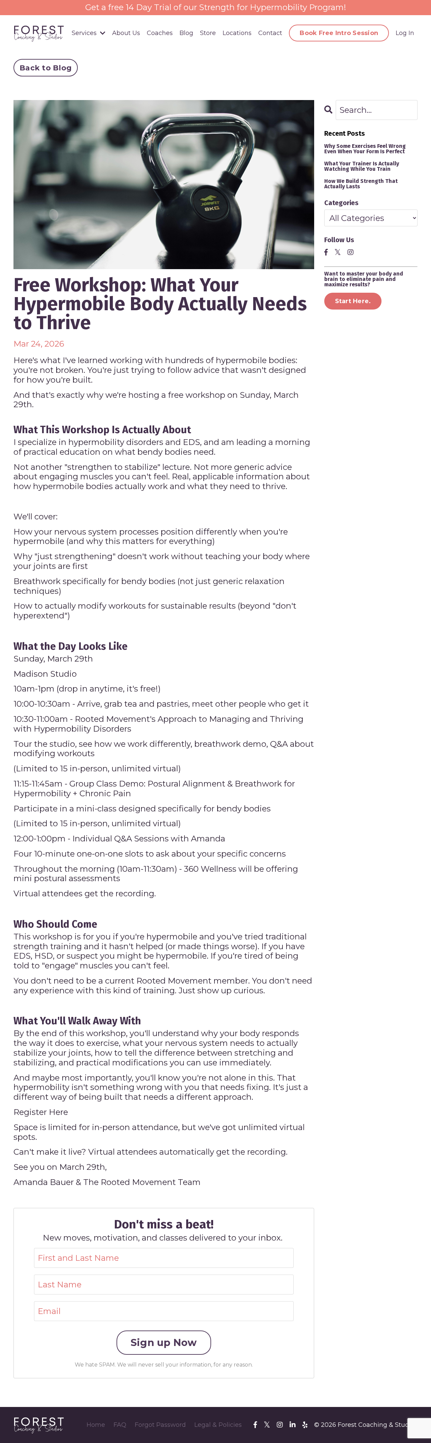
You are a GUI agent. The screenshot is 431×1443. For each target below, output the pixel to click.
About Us (126, 33)
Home (96, 1425)
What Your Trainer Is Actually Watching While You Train (361, 166)
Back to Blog (46, 67)
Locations (237, 33)
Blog (186, 33)
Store (208, 33)
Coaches (160, 33)
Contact (270, 33)
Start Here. (353, 301)
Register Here (40, 1112)
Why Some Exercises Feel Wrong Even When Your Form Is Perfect (365, 148)
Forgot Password (160, 1425)
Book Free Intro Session (339, 33)
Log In (405, 33)
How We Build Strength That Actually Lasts (361, 184)
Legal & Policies (218, 1425)
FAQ (119, 1425)
